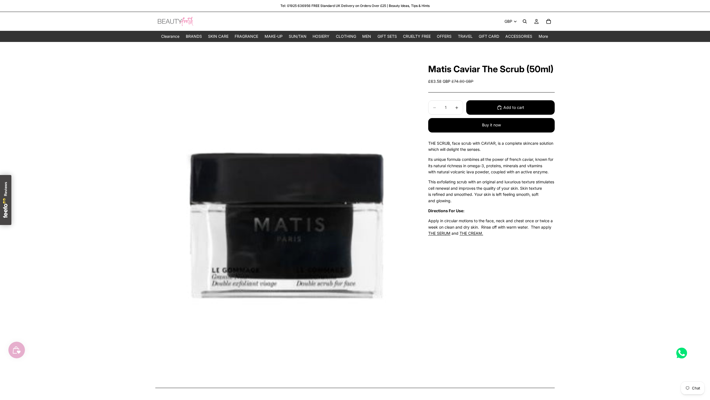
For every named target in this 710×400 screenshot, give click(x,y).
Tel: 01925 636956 (295, 6)
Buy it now (491, 124)
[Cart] (548, 21)
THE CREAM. (471, 233)
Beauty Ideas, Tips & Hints (409, 6)
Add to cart (513, 107)
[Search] (525, 21)
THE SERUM (439, 233)
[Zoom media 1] (285, 215)
